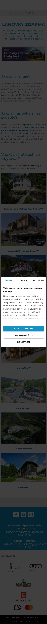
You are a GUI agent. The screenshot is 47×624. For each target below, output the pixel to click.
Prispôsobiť (22, 335)
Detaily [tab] (23, 280)
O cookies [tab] (38, 280)
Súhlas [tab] (8, 280)
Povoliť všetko (23, 328)
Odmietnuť (23, 342)
